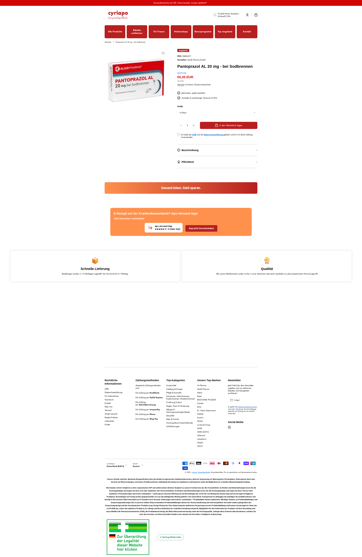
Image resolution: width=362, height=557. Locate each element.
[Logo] (118, 15)
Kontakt (108, 403)
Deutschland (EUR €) (115, 466)
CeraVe (200, 403)
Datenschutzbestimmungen (247, 407)
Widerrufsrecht (111, 413)
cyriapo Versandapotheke (201, 472)
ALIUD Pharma (203, 389)
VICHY (200, 446)
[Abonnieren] (253, 400)
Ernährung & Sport (174, 402)
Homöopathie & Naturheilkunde (179, 422)
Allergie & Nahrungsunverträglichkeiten (178, 410)
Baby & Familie (172, 419)
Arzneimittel (171, 385)
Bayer (199, 396)
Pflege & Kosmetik (173, 392)
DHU (199, 407)
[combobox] (227, 14)
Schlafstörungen (173, 426)
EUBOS (200, 414)
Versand (180, 84)
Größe (180, 106)
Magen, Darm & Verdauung (177, 406)
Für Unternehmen (112, 396)
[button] (256, 14)
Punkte (107, 424)
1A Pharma (201, 385)
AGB (194, 134)
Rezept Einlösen (111, 417)
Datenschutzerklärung (113, 392)
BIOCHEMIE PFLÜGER (206, 399)
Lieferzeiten (109, 421)
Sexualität (170, 415)
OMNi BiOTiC (203, 431)
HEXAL (200, 421)
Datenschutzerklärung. (214, 134)
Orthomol (201, 435)
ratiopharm (201, 439)
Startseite (108, 42)
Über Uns (108, 406)
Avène (199, 392)
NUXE (199, 428)
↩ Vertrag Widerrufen (170, 537)
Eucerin (200, 417)
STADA (200, 442)
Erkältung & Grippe (174, 389)
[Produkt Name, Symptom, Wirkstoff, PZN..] (213, 14)
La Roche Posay (203, 424)
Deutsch (136, 466)
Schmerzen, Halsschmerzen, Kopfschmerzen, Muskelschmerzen (180, 397)
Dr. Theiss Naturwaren (206, 410)
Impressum (109, 399)
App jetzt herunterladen (201, 228)
